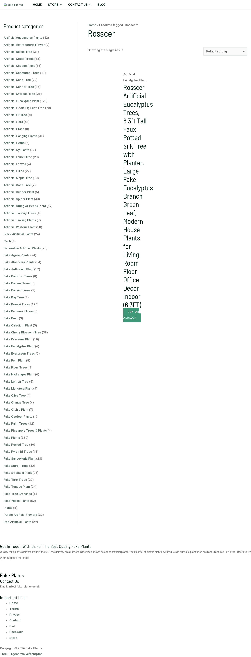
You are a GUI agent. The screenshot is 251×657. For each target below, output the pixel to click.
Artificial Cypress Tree (19, 94)
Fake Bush (11, 318)
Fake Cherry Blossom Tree (22, 332)
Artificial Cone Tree (17, 80)
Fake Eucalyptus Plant (19, 346)
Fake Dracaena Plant (18, 339)
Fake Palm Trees (16, 423)
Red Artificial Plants (17, 522)
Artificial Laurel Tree (18, 157)
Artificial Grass (14, 129)
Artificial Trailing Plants (20, 220)
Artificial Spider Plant (18, 199)
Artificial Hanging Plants (20, 136)
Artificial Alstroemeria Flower (24, 45)
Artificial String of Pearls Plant (25, 206)
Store (53, 4)
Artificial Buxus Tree (18, 52)
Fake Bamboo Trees (18, 276)
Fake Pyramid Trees (18, 451)
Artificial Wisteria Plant (19, 227)
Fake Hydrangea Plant (19, 374)
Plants (8, 508)
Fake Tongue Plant (17, 486)
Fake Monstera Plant (18, 388)
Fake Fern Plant (14, 360)
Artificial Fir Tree (15, 115)
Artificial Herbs (14, 143)
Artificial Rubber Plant (19, 192)
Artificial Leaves (15, 164)
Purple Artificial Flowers (20, 515)
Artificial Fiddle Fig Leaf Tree (24, 108)
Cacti (7, 241)
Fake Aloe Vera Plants (19, 262)
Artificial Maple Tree (18, 178)
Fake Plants (12, 437)
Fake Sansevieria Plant (19, 458)
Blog (101, 4)
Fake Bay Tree (14, 297)
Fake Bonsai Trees (17, 304)
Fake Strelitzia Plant (18, 472)
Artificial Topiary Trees (20, 213)
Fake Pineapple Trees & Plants (25, 430)
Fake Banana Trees (17, 283)
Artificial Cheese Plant (19, 65)
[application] (60, 4)
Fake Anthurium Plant (18, 269)
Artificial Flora (13, 122)
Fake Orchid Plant (16, 409)
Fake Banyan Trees (17, 290)
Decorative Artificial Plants (22, 248)
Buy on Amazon (131, 314)
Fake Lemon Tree (16, 381)
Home (37, 4)
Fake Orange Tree (16, 402)
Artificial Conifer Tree (19, 87)
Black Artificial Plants (18, 234)
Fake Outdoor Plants (18, 416)
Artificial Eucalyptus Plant (21, 101)
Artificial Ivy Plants (16, 150)
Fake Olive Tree (15, 395)
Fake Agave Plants (17, 255)
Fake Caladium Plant (18, 325)
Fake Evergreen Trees (19, 353)
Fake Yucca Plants (16, 501)
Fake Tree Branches (18, 494)
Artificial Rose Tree (17, 185)
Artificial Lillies (14, 171)
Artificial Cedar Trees (19, 59)
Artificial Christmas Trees (22, 73)
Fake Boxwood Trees (19, 311)
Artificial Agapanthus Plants (23, 37)
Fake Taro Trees (15, 479)
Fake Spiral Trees (16, 466)
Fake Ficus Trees (16, 367)
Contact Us (78, 4)
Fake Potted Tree (16, 444)
